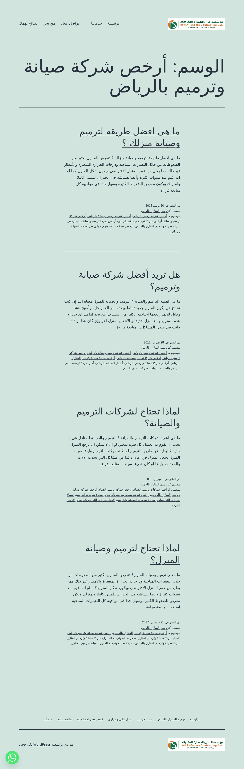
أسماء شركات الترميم (90, 494)
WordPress (42, 744)
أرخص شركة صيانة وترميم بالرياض (111, 226)
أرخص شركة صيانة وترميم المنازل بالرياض (140, 632)
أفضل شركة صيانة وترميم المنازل (158, 638)
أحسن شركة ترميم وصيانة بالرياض (109, 216)
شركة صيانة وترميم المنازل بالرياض (157, 643)
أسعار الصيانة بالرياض (109, 363)
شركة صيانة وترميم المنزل (116, 643)
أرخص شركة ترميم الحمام (115, 489)
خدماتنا (96, 23)
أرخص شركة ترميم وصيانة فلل (96, 221)
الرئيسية (113, 23)
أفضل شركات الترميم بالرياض (96, 499)
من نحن (49, 23)
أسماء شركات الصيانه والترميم (136, 499)
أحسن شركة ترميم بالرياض (150, 216)
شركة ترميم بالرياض (135, 368)
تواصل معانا (69, 23)
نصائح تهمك (28, 23)
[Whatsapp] (12, 757)
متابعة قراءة (170, 190)
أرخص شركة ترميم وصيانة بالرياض (140, 221)
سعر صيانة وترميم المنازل (119, 638)
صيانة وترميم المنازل (84, 643)
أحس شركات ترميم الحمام (150, 489)
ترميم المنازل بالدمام (154, 210)
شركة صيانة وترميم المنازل (83, 638)
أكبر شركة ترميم (83, 363)
